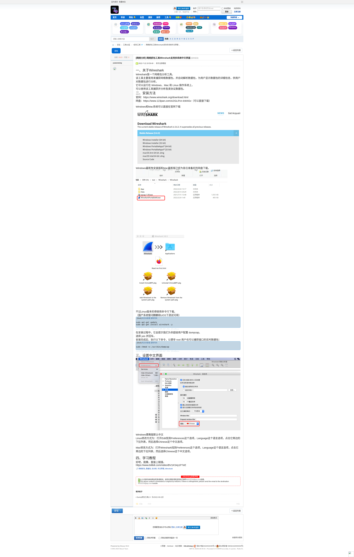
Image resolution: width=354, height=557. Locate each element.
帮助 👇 (132, 17)
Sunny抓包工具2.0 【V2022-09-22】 (150, 497)
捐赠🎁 (179, 17)
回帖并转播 (151, 538)
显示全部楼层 (161, 63)
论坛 (118, 45)
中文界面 (161, 469)
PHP (199, 27)
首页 (115, 17)
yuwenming (117, 63)
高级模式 (213, 518)
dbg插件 (232, 24)
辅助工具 (223, 24)
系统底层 (157, 28)
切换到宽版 (241, 2)
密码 (194, 12)
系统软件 (223, 28)
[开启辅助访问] (239, 2)
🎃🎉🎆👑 (204, 17)
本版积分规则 (237, 538)
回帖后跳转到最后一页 (169, 538)
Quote (149, 518)
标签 (142, 17)
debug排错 (125, 24)
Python (166, 27)
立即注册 (237, 12)
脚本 (196, 24)
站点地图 (178, 546)
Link (146, 518)
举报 (238, 504)
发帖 (116, 51)
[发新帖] (117, 511)
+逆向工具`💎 (138, 45)
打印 (149, 504)
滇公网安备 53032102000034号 (231, 546)
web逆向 (133, 28)
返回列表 (237, 50)
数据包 (148, 469)
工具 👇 (168, 17)
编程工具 (165, 32)
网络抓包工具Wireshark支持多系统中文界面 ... (163, 45)
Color (139, 518)
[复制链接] (194, 58)
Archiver (170, 546)
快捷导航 (234, 17)
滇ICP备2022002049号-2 (206, 546)
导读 (123, 17)
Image (142, 518)
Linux (165, 23)
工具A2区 (126, 45)
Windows (232, 27)
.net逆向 (124, 28)
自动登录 (227, 8)
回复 (141, 504)
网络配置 (157, 24)
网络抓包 (142, 469)
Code (153, 518)
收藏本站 (122, 2)
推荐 (158, 17)
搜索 (150, 17)
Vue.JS (189, 31)
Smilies (156, 518)
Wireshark (169, 469)
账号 (194, 8)
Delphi (189, 23)
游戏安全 (135, 24)
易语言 (156, 32)
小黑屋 (162, 546)
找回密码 (237, 8)
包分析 (154, 469)
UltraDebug (113, 45)
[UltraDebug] (115, 13)
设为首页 (114, 2)
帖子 (152, 39)
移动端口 (124, 32)
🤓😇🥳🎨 (191, 17)
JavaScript (191, 27)
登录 (173, 527)
